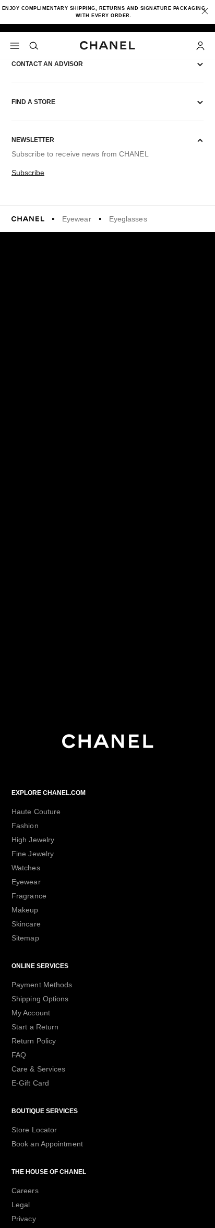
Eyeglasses (128, 219)
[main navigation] (15, 46)
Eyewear (76, 219)
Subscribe (27, 172)
